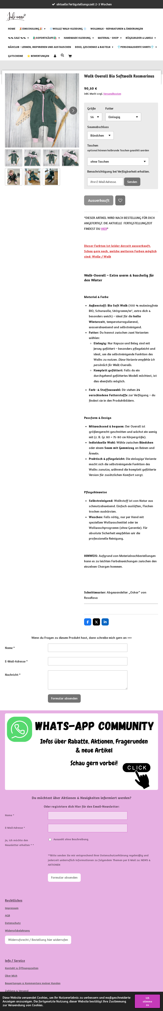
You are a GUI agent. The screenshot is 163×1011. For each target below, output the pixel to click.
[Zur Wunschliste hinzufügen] (120, 200)
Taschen (92, 145)
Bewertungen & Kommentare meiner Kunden (32, 983)
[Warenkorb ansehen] (70, 56)
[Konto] (55, 56)
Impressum (11, 908)
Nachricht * (12, 675)
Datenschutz (13, 923)
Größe (91, 108)
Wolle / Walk (101, 256)
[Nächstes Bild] (73, 111)
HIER (104, 229)
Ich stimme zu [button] (147, 1001)
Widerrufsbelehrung (17, 930)
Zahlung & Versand (16, 990)
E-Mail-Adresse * (16, 661)
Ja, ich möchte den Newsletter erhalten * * (19, 842)
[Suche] (62, 55)
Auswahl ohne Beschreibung (70, 839)
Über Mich (11, 975)
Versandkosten (112, 93)
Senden (132, 182)
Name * (10, 648)
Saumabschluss (98, 127)
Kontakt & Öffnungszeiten (21, 968)
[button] (13, 157)
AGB (7, 915)
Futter (109, 108)
